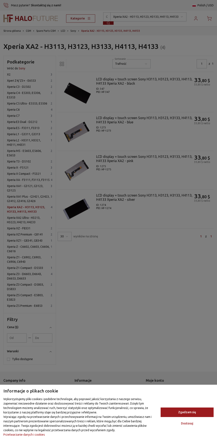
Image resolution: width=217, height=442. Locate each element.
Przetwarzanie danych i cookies (24, 434)
